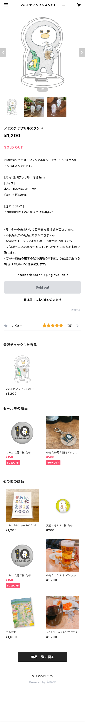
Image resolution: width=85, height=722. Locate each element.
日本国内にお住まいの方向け (42, 299)
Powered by (38, 682)
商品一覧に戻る (42, 657)
